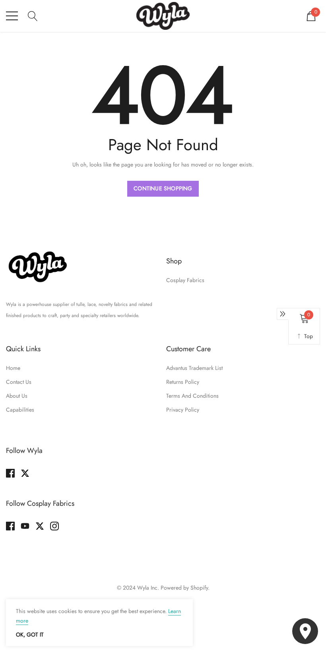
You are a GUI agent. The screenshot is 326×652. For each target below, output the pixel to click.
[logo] (163, 16)
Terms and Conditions (192, 396)
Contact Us (18, 382)
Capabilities (20, 410)
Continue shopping (163, 188)
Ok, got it (30, 634)
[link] (38, 266)
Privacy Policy (182, 410)
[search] (33, 15)
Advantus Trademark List (194, 368)
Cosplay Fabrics (185, 280)
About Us (16, 396)
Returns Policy (182, 382)
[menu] (12, 16)
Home (13, 368)
